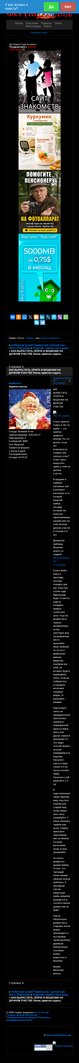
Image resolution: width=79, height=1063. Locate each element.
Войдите (30, 338)
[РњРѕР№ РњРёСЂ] (24, 317)
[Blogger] (36, 317)
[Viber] (59, 317)
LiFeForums (41, 1012)
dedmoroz (15, 383)
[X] (30, 317)
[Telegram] (42, 322)
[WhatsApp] (65, 317)
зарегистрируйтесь (50, 338)
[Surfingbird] (53, 317)
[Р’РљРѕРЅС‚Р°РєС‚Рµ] (12, 317)
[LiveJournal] (48, 317)
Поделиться (59, 378)
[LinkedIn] (42, 317)
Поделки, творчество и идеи (50, 348)
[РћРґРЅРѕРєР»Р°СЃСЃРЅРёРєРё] (18, 317)
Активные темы (39, 32)
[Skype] (36, 322)
